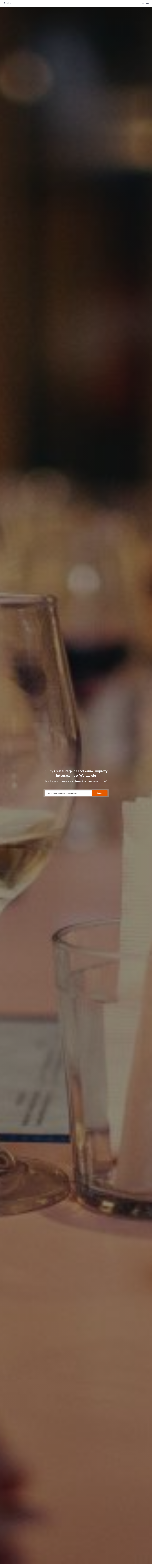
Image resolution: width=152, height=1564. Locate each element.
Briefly (7, 3)
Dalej (99, 793)
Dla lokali (145, 3)
